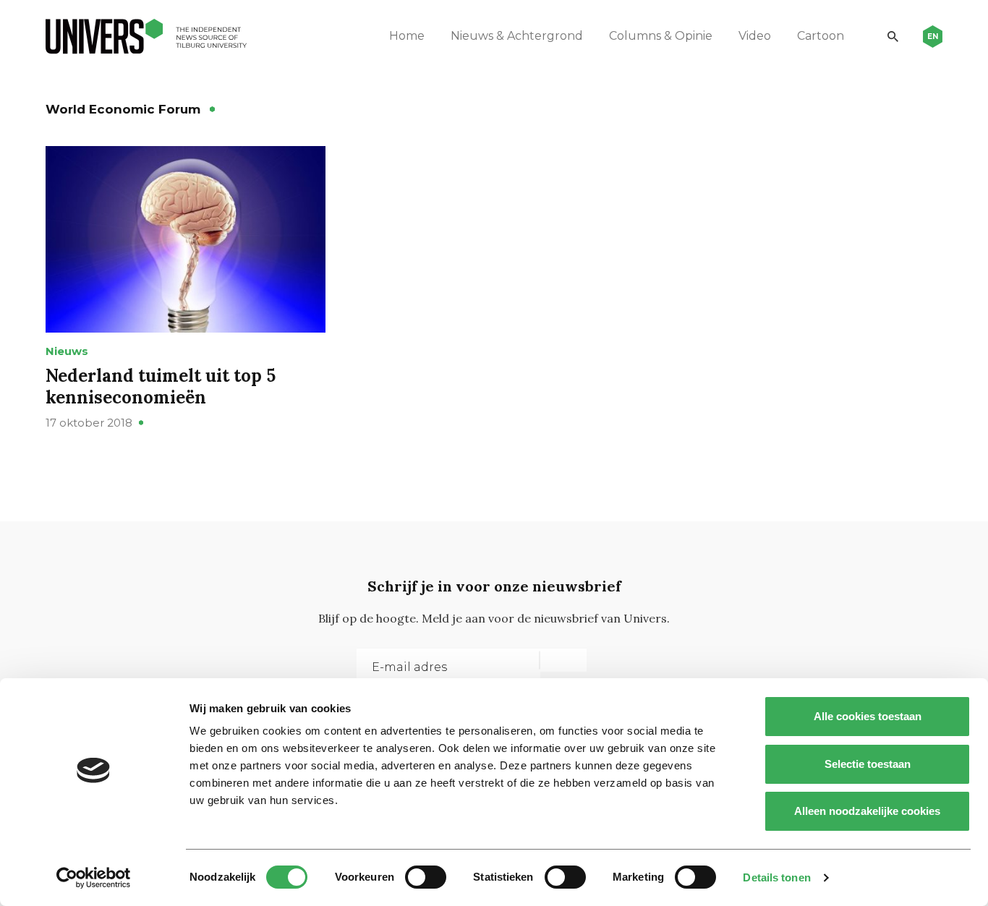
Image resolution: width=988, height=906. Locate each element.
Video (754, 36)
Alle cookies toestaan (867, 716)
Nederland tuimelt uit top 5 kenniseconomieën (161, 386)
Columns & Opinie (660, 36)
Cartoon (820, 36)
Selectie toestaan (868, 764)
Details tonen (776, 877)
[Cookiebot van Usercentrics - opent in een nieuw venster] (93, 878)
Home (407, 36)
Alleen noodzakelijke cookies (867, 811)
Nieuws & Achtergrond (517, 36)
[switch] (425, 877)
